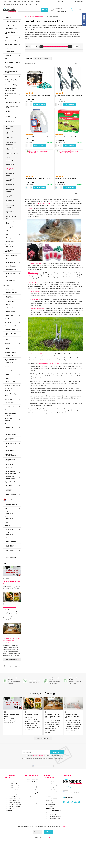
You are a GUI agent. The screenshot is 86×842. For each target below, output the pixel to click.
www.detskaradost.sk (12, 786)
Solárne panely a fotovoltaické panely (11, 472)
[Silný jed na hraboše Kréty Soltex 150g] (68, 121)
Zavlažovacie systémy (9, 250)
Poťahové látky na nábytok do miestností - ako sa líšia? (73, 716)
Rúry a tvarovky (9, 464)
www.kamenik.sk (11, 782)
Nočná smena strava (9, 607)
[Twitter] (69, 803)
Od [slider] (41, 46)
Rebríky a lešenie (10, 538)
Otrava (30, 209)
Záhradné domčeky (10, 259)
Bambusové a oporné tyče (11, 32)
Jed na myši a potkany (9, 127)
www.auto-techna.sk (52, 784)
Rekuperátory (9, 447)
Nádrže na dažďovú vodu (10, 94)
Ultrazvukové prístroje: (34, 263)
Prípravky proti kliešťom (10, 174)
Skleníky (7, 230)
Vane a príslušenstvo (11, 329)
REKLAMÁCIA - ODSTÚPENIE (11, 4)
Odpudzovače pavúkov (9, 138)
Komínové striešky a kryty (11, 394)
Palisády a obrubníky (11, 102)
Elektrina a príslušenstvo (9, 512)
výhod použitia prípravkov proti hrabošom (49, 363)
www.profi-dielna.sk (52, 788)
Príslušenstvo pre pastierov (11, 217)
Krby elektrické (9, 406)
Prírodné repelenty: (33, 273)
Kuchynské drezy (10, 356)
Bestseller (8, 18)
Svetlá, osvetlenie (10, 557)
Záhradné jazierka (10, 266)
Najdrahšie (47, 59)
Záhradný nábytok (10, 270)
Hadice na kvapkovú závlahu (11, 72)
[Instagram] (72, 803)
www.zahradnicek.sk (32, 806)
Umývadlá (8, 322)
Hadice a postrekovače (9, 66)
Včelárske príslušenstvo (9, 245)
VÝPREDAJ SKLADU (11, 21)
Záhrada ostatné (10, 277)
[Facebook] (65, 803)
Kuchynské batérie (10, 352)
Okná (6, 522)
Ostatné (8, 157)
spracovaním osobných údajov (39, 755)
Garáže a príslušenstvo (9, 517)
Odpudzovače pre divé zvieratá (11, 143)
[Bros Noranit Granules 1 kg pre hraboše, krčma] (39, 121)
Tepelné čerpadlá (10, 482)
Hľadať (44, 10)
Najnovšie (29, 59)
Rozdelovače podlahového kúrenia (11, 455)
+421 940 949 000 (61, 11)
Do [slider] (70, 46)
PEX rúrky (8, 111)
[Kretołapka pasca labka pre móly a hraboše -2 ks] (68, 79)
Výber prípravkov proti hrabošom (37, 354)
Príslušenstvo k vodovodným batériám (9, 303)
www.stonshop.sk (11, 796)
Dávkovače (8, 343)
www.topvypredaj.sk (32, 786)
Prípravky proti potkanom (10, 201)
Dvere (6, 508)
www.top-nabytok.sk (32, 788)
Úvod (26, 16)
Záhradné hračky (10, 262)
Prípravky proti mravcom (10, 190)
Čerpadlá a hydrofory (11, 41)
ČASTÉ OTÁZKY (8, 1)
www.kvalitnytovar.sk (32, 782)
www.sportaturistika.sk (13, 802)
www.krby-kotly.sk (51, 792)
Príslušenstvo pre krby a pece (10, 439)
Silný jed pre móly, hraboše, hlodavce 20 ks (38, 95)
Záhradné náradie (10, 273)
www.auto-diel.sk (51, 782)
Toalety (7, 319)
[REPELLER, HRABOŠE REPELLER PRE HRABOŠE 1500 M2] (68, 162)
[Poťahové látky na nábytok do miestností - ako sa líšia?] (73, 703)
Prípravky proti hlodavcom (9, 122)
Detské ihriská (9, 48)
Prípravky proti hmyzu (9, 222)
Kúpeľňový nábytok (11, 292)
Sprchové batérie (10, 308)
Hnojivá (7, 76)
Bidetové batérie (10, 289)
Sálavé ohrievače (10, 468)
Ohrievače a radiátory (8, 419)
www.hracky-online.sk (12, 792)
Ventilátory (8, 485)
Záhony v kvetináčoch (11, 255)
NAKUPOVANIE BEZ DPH (20, 1)
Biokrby (7, 374)
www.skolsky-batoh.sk (12, 800)
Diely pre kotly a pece (11, 385)
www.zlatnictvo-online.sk (13, 806)
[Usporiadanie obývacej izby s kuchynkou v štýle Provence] (12, 629)
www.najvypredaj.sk (32, 784)
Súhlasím (49, 832)
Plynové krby (9, 431)
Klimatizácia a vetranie (9, 389)
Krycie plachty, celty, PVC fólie (11, 80)
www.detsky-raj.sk (11, 784)
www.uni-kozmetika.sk (32, 804)
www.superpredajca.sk (32, 794)
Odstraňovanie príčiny (37, 308)
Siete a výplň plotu (11, 227)
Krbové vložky (9, 403)
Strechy (7, 554)
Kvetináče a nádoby (11, 85)
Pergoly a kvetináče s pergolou (11, 106)
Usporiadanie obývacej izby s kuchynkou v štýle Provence (11, 641)
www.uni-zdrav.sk (51, 814)
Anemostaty (9, 371)
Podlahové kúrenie (10, 434)
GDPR (22, 4)
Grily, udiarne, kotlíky (11, 62)
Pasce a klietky (10, 161)
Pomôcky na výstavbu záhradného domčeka (11, 116)
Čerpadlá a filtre (10, 382)
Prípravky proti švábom (10, 212)
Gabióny (7, 59)
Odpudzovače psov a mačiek (11, 149)
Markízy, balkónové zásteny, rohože (10, 89)
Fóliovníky (8, 55)
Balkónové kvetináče (11, 28)
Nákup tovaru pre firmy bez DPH (11, 582)
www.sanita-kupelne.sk (13, 798)
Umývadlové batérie (11, 326)
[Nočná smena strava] (12, 597)
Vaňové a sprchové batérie (10, 334)
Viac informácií (64, 826)
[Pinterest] (79, 803)
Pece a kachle (9, 427)
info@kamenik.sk (70, 798)
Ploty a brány (9, 529)
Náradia (7, 99)
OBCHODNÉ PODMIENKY (34, 1)
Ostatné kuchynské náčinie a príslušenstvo (11, 360)
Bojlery (7, 378)
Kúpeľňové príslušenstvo (9, 297)
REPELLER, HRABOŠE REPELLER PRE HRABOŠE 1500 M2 (65, 179)
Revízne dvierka (9, 450)
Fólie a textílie (9, 51)
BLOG (35, 4)
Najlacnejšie (38, 59)
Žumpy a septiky (10, 280)
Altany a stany (9, 25)
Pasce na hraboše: (33, 282)
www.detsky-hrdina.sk (12, 788)
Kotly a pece (8, 399)
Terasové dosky (9, 241)
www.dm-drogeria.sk (32, 780)
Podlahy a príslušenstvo (9, 533)
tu (49, 838)
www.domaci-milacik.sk (13, 790)
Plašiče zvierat (10, 164)
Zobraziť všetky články (11, 659)
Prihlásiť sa (55, 752)
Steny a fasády (9, 550)
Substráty (8, 238)
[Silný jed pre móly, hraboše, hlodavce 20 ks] (39, 79)
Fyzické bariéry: (35, 292)
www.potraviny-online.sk (13, 804)
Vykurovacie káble (10, 494)
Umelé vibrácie (35, 299)
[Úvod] (9, 10)
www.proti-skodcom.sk (33, 790)
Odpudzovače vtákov (12, 153)
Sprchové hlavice (10, 311)
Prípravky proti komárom (10, 179)
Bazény (7, 37)
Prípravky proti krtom (10, 185)
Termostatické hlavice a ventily (10, 477)
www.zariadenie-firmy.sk (53, 818)
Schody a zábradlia (10, 541)
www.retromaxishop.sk (33, 792)
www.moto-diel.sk (51, 786)
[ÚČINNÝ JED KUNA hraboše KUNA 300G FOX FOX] (39, 162)
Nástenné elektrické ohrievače (11, 414)
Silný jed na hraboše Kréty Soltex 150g (66, 137)
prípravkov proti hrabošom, (45, 203)
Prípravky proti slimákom (10, 206)
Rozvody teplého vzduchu (10, 460)
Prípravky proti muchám (10, 195)
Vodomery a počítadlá (8, 489)
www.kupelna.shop (11, 794)
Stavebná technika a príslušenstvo (11, 546)
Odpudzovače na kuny (10, 132)
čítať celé (16, 588)
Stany (6, 234)
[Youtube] (76, 803)
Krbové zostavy (9, 410)
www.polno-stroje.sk (52, 790)
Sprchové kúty (9, 315)
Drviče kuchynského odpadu (11, 347)
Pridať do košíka (39, 104)
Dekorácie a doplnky (11, 44)
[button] (32, 809)
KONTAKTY (29, 4)
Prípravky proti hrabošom (10, 169)
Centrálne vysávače (11, 504)
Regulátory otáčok (10, 443)
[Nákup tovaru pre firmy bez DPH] (12, 571)
